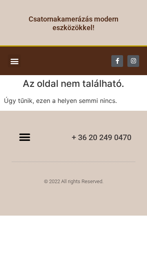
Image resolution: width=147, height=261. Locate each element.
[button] (14, 60)
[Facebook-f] (117, 61)
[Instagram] (133, 61)
